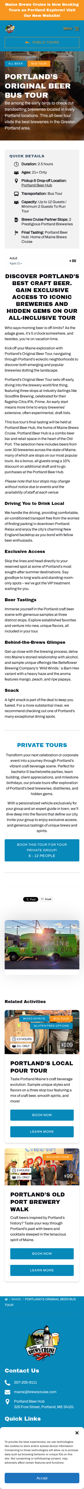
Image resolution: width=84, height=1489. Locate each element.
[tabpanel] (42, 944)
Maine (16, 1299)
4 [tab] (31, 927)
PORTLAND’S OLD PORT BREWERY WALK (37, 1202)
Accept (42, 1478)
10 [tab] (74, 927)
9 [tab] (67, 927)
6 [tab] (45, 927)
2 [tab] (16, 927)
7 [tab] (52, 927)
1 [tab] (9, 927)
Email (48, 899)
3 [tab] (23, 927)
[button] (77, 1433)
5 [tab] (38, 927)
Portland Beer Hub (36, 185)
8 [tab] (60, 927)
